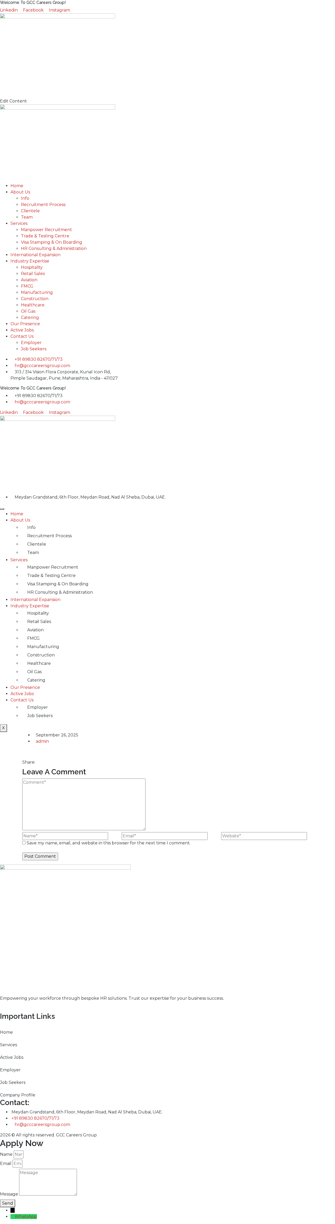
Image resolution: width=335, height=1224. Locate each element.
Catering (30, 317)
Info (25, 198)
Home (16, 185)
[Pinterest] (46, 762)
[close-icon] (1, 94)
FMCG (27, 286)
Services (18, 223)
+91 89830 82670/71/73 (35, 1118)
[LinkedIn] (50, 762)
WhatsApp (26, 1216)
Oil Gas (28, 311)
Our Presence (25, 323)
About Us (20, 192)
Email (6, 1163)
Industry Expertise (29, 261)
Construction (34, 298)
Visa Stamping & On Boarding (51, 242)
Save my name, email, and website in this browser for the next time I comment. (109, 842)
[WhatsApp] (12, 1216)
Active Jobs (22, 330)
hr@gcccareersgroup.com (42, 1124)
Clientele (30, 210)
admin (42, 741)
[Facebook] (38, 762)
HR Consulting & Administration (54, 248)
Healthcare (32, 304)
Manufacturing (37, 292)
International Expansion (35, 254)
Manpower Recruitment (46, 229)
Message (9, 1194)
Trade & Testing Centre (45, 235)
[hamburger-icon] (2, 509)
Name (6, 1154)
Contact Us (22, 336)
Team (27, 217)
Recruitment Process (43, 204)
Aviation (29, 279)
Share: (28, 762)
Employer (31, 342)
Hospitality (32, 267)
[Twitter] (42, 762)
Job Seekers (33, 348)
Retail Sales (33, 273)
